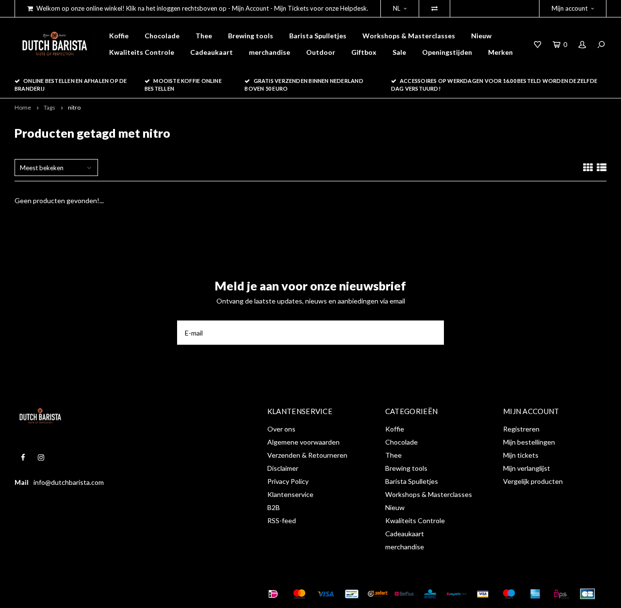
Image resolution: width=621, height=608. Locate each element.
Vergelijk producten (533, 481)
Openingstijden (447, 52)
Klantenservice (290, 494)
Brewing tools (250, 36)
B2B (273, 507)
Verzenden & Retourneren (307, 455)
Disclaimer (282, 468)
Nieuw (481, 36)
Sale (399, 52)
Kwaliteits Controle (141, 52)
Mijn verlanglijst (526, 468)
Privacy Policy (288, 481)
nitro (74, 107)
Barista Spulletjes (317, 36)
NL (396, 8)
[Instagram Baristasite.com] (41, 457)
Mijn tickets (521, 455)
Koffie (119, 36)
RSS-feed (281, 520)
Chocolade (162, 36)
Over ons (281, 429)
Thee (204, 36)
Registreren (521, 429)
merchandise (269, 52)
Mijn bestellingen (529, 442)
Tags (49, 107)
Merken (500, 52)
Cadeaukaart (211, 52)
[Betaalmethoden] (273, 594)
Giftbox (363, 52)
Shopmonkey (166, 594)
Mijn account (570, 8)
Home (23, 107)
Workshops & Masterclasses (408, 36)
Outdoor (320, 52)
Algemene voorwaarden (303, 442)
